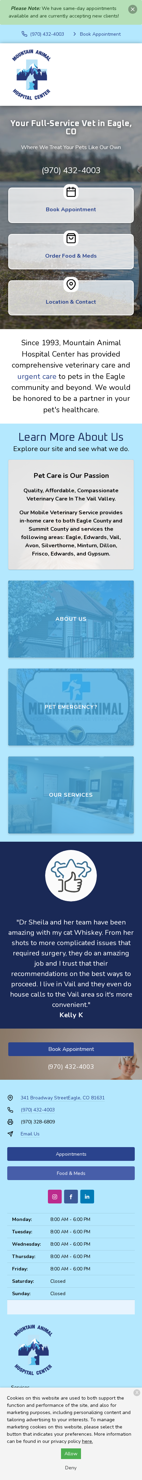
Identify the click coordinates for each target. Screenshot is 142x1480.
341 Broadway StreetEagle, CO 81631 (63, 1098)
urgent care (37, 376)
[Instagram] (55, 1196)
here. (87, 1441)
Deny (71, 1468)
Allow (71, 1453)
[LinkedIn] (87, 1196)
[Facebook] (71, 1196)
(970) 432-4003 (71, 170)
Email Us (30, 1134)
